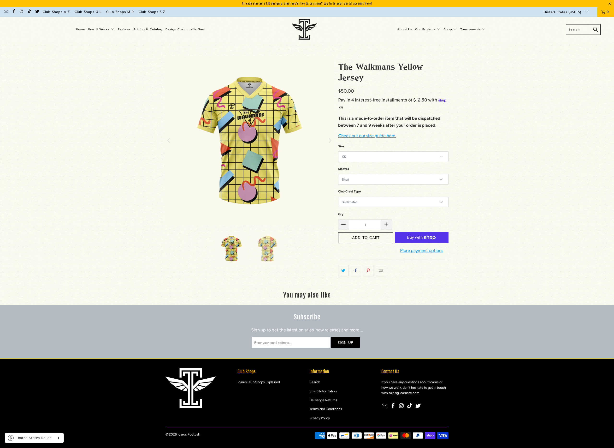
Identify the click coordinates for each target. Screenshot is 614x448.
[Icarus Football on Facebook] (13, 12)
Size (341, 146)
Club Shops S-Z (152, 12)
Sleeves (343, 169)
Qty (340, 214)
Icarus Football (188, 434)
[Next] (330, 141)
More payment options (421, 250)
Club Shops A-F (56, 12)
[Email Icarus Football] (6, 12)
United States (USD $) (563, 12)
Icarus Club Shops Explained (258, 382)
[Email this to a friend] (381, 271)
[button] (101, 29)
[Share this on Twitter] (343, 271)
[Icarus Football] (304, 29)
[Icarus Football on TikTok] (29, 12)
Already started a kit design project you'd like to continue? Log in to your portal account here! (307, 3)
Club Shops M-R (120, 12)
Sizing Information (323, 391)
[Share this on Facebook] (356, 271)
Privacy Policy (319, 418)
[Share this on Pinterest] (368, 271)
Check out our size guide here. (367, 135)
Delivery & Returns (323, 400)
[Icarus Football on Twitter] (37, 12)
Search (314, 382)
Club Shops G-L (88, 12)
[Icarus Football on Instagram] (21, 12)
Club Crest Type (349, 191)
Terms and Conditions (325, 409)
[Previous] (169, 141)
